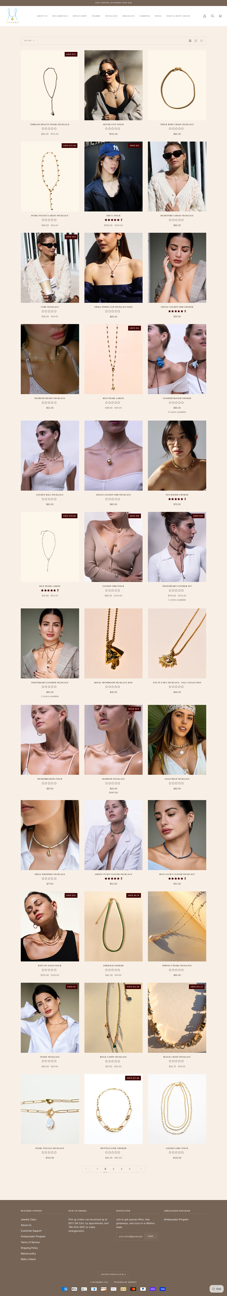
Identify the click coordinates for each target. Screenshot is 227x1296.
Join (150, 1236)
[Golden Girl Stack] (177, 1109)
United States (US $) (112, 1274)
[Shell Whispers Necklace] (50, 835)
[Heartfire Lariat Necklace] (177, 177)
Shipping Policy (29, 1247)
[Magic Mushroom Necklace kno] (113, 643)
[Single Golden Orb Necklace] (113, 456)
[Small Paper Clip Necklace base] (113, 268)
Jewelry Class (28, 1219)
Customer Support (31, 1230)
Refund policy (28, 1253)
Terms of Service (30, 1242)
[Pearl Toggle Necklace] (50, 1109)
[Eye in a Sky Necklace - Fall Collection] (177, 643)
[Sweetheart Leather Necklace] (50, 643)
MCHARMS (97, 1282)
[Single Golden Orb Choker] (177, 268)
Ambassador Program (33, 1236)
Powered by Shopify (125, 1282)
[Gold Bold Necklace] (177, 740)
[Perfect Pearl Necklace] (177, 926)
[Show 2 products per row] (190, 41)
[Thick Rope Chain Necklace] (177, 85)
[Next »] (141, 1169)
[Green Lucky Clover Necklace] (113, 835)
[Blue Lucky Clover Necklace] (177, 835)
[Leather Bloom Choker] (177, 359)
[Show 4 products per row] (202, 41)
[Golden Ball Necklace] (50, 456)
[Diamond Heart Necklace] (50, 359)
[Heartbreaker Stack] (50, 740)
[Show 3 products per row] (196, 41)
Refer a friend (28, 1259)
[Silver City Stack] (113, 85)
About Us (26, 1225)
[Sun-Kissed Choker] (177, 456)
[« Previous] (86, 1169)
